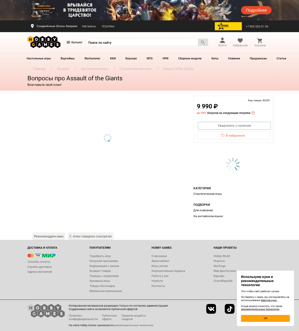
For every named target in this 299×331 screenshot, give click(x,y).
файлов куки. (269, 300)
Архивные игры (99, 280)
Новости (157, 280)
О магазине (159, 256)
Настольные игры (39, 58)
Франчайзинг (160, 260)
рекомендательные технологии (134, 325)
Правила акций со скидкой (133, 317)
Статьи (281, 58)
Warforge (219, 266)
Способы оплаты (38, 261)
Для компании (203, 210)
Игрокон (219, 260)
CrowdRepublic (223, 280)
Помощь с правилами (104, 276)
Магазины (89, 26)
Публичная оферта (109, 317)
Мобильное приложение (105, 291)
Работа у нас (160, 276)
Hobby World (222, 256)
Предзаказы (258, 58)
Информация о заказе (104, 266)
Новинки (234, 58)
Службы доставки (39, 266)
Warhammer (92, 58)
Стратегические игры (207, 193)
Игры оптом (160, 266)
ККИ (113, 58)
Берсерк (131, 58)
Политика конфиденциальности (83, 317)
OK (265, 318)
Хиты (214, 58)
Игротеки (108, 26)
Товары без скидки (102, 285)
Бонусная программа (103, 260)
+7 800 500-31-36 (257, 26)
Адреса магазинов (39, 271)
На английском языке (208, 216)
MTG (150, 58)
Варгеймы (68, 58)
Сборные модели (190, 58)
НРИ (165, 58)
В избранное (235, 135)
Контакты (158, 285)
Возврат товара (100, 270)
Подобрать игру (100, 256)
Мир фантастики (225, 270)
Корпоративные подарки (168, 270)
